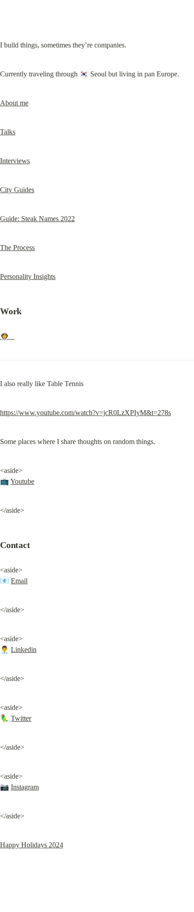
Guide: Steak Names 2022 (37, 218)
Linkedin (24, 649)
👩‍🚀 (7, 336)
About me (14, 103)
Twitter (21, 718)
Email (19, 581)
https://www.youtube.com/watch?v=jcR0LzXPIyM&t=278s (85, 412)
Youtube (22, 481)
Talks (7, 132)
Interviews (15, 161)
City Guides (17, 190)
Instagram (25, 787)
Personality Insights (27, 276)
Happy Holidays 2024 (31, 845)
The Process (17, 247)
